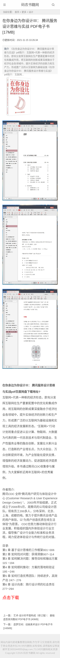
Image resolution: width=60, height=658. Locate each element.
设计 (31, 12)
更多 (24, 12)
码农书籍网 (30, 5)
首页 (17, 12)
